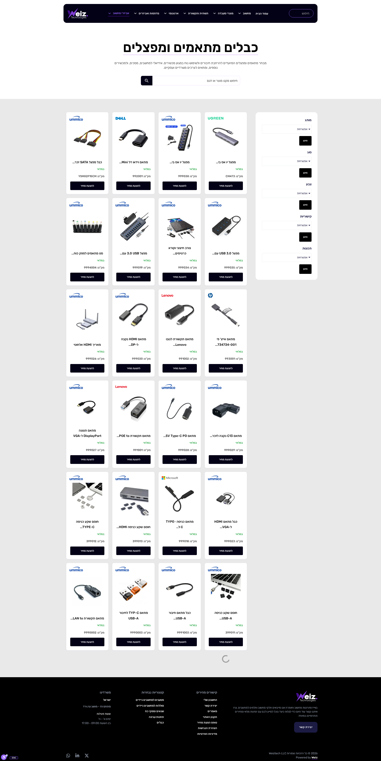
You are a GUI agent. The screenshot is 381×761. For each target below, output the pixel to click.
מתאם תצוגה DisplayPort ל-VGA (87, 433)
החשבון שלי (210, 700)
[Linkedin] (77, 755)
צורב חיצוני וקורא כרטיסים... (179, 250)
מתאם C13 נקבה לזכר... (226, 436)
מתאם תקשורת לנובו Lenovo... (179, 341)
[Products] (239, 13)
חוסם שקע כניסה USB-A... (226, 615)
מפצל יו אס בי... (226, 162)
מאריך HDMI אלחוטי (87, 345)
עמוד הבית (262, 13)
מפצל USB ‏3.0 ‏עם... (133, 253)
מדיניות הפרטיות (207, 734)
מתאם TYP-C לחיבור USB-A (133, 615)
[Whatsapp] (68, 755)
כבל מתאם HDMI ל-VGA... (225, 524)
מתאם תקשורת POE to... (133, 436)
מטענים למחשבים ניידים (150, 700)
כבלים (160, 722)
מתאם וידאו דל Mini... (133, 162)
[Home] (77, 13)
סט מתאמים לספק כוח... (87, 253)
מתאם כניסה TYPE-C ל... (179, 524)
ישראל (107, 700)
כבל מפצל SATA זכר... (87, 162)
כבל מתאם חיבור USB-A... (180, 615)
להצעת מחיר (226, 185)
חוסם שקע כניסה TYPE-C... (87, 524)
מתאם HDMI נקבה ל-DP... (133, 341)
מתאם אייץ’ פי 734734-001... (225, 341)
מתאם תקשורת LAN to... (87, 618)
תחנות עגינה (156, 717)
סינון (305, 140)
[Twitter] (86, 755)
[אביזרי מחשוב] (109, 13)
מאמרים (212, 711)
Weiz (315, 757)
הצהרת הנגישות (207, 728)
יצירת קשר (306, 727)
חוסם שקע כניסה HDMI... (133, 527)
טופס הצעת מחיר (207, 722)
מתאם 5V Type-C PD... (179, 436)
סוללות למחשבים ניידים (150, 705)
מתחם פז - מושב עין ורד (97, 706)
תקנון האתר (210, 717)
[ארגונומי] (165, 13)
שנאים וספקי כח (154, 711)
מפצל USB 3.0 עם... (225, 253)
